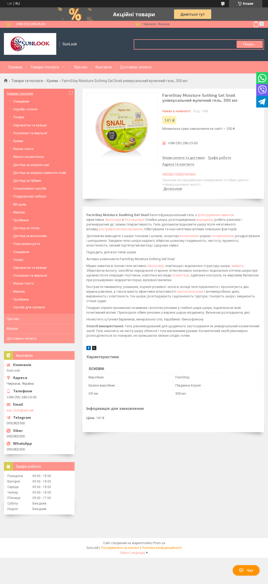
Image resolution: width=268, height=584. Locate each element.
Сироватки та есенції (30, 125)
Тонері (18, 260)
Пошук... (249, 44)
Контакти (104, 67)
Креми (52, 81)
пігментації (180, 275)
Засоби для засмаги (29, 307)
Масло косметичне (28, 157)
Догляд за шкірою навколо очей (39, 173)
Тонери (18, 117)
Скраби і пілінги (25, 109)
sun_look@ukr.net (20, 410)
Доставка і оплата (136, 67)
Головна (15, 67)
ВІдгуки (12, 328)
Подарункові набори (29, 196)
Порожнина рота (26, 244)
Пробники (21, 220)
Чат (250, 570)
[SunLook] (30, 44)
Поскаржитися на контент (120, 548)
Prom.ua (159, 543)
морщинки (204, 220)
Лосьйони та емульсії (30, 133)
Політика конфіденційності (162, 548)
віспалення (189, 236)
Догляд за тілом (26, 228)
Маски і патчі (23, 149)
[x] (94, 349)
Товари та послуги (27, 81)
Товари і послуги (44, 67)
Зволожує (113, 220)
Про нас (80, 67)
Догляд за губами (27, 181)
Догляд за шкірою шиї (31, 165)
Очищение (21, 101)
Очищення (21, 252)
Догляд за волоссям (30, 236)
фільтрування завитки (216, 215)
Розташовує (134, 220)
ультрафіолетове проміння (121, 229)
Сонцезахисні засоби (29, 188)
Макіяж (19, 212)
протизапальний (190, 291)
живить (237, 266)
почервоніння (222, 236)
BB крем (19, 204)
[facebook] (88, 349)
